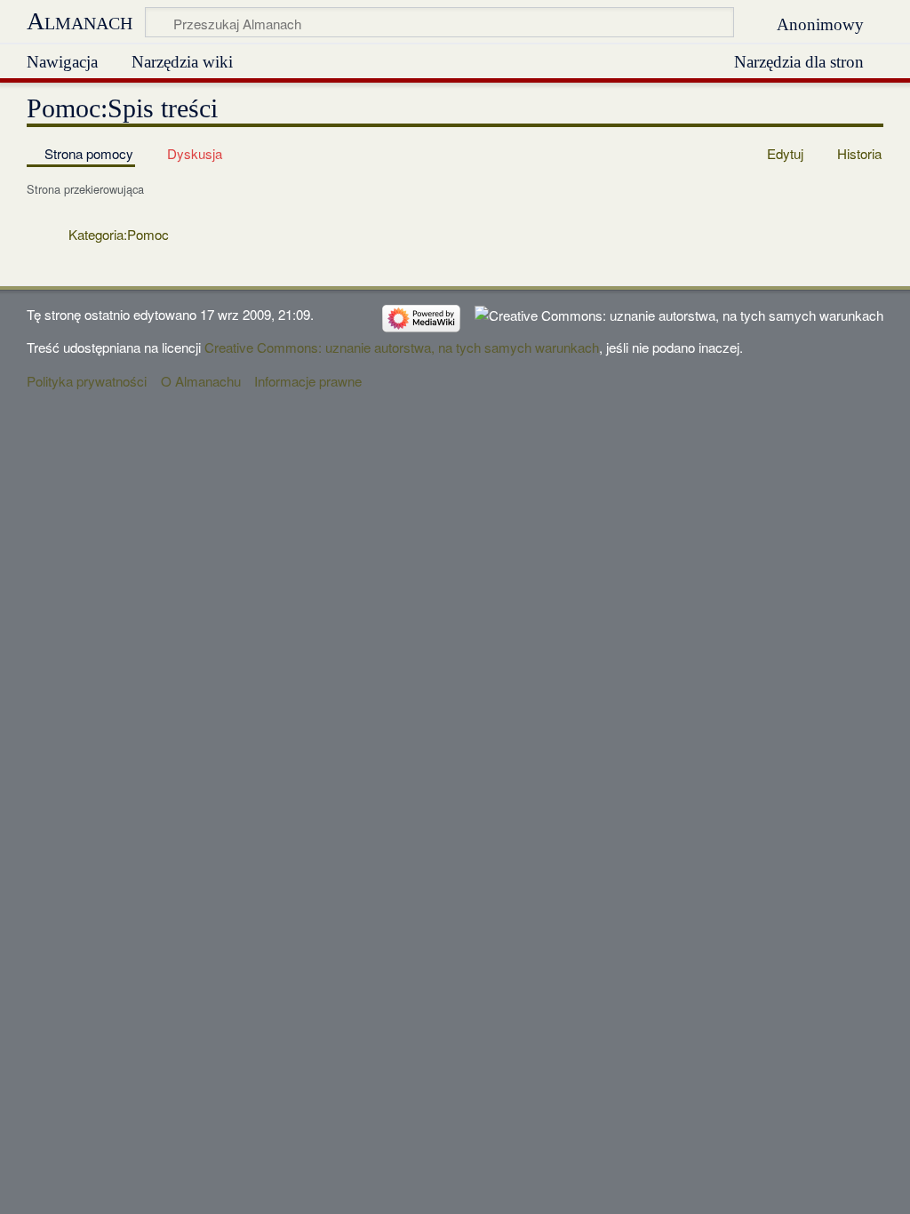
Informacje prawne (308, 380)
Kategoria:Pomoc (118, 234)
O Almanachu (201, 380)
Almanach (79, 21)
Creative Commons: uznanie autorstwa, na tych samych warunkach (401, 347)
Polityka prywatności (87, 380)
